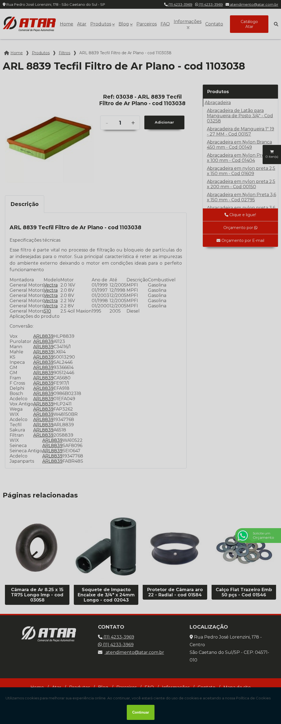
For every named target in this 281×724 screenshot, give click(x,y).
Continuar (140, 712)
